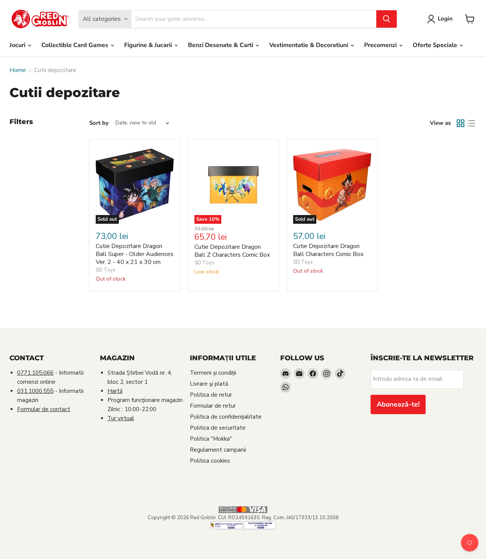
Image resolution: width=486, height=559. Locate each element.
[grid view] (460, 123)
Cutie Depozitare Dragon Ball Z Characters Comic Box (232, 251)
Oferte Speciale (436, 45)
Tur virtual (120, 418)
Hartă (115, 391)
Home (17, 70)
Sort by (99, 123)
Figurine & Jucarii (149, 45)
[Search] (386, 19)
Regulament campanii (218, 450)
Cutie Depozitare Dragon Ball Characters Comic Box (328, 250)
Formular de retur (213, 406)
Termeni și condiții (213, 373)
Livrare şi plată (209, 384)
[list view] (471, 123)
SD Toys (105, 270)
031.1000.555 (35, 391)
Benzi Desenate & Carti (221, 45)
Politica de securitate (218, 428)
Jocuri (18, 45)
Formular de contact (43, 409)
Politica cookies (210, 461)
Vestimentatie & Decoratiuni (309, 45)
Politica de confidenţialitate (226, 417)
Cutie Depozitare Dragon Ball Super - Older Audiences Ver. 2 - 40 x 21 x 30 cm (135, 254)
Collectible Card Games (75, 45)
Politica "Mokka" (211, 439)
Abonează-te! (398, 404)
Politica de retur (211, 395)
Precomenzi (381, 45)
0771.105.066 (35, 373)
